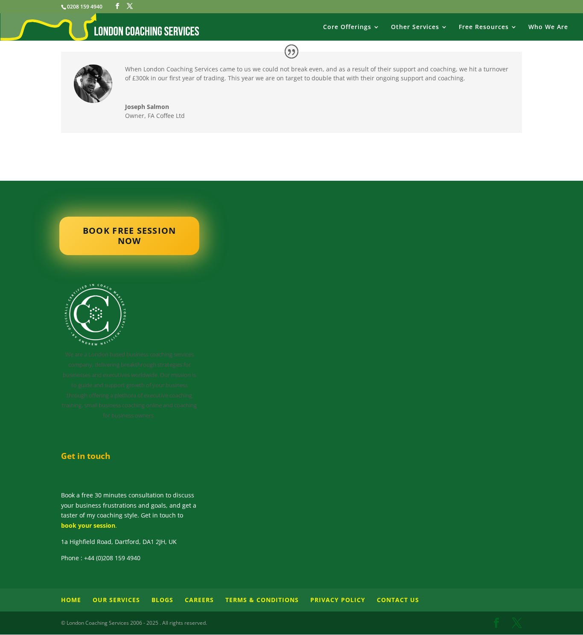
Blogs (162, 600)
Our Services (116, 600)
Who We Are (548, 27)
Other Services (415, 27)
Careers (199, 600)
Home (71, 600)
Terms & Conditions (262, 600)
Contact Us (398, 600)
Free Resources (484, 27)
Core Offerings (347, 27)
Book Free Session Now (129, 235)
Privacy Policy (337, 600)
